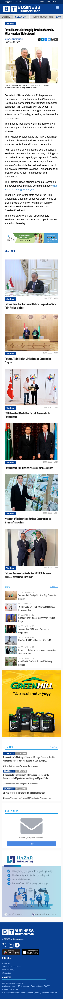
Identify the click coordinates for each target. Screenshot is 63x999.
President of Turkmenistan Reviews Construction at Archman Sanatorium (28, 520)
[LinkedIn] (42, 39)
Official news (10, 23)
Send (31, 843)
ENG (42, 2)
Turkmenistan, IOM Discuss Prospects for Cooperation (29, 468)
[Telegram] (49, 39)
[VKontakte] (45, 39)
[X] (39, 39)
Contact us (6, 973)
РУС (55, 2)
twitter (5, 945)
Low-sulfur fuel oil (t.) (34, 17)
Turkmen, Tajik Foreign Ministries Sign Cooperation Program (28, 360)
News (7, 587)
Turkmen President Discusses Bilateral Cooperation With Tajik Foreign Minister (30, 305)
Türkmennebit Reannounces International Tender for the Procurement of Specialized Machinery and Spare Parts (26, 776)
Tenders (9, 747)
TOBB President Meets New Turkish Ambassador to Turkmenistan (27, 415)
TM (48, 2)
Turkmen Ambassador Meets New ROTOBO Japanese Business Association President (28, 575)
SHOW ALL (54, 587)
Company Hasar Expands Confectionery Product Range (36, 619)
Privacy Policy (8, 970)
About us (6, 963)
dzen (17, 945)
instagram (11, 945)
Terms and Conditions (11, 967)
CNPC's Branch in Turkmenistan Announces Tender (24, 792)
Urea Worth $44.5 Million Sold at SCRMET (34, 640)
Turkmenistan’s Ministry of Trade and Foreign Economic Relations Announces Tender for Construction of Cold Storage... (29, 758)
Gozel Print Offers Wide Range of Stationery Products (35, 663)
